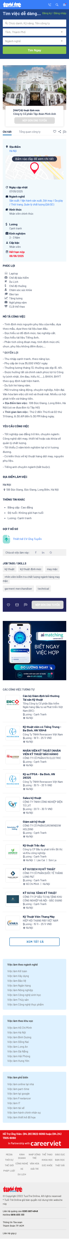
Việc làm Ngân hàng (19, 985)
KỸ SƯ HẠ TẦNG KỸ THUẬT (40, 892)
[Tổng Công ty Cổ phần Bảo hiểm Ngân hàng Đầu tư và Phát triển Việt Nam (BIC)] (13, 702)
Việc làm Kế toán (17, 971)
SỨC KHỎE (47, 1165)
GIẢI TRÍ (34, 1168)
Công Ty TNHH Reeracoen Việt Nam (43, 734)
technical (43, 588)
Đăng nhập (60, 13)
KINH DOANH (22, 1156)
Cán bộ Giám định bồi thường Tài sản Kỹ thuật (41, 697)
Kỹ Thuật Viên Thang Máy (39, 916)
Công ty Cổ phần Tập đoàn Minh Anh (34, 113)
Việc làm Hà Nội (16, 1032)
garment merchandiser (18, 588)
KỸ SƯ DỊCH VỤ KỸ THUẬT (39, 869)
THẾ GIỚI (9, 1165)
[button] (57, 4)
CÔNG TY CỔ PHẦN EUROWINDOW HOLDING (42, 827)
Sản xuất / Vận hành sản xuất (25, 200)
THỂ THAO (47, 1154)
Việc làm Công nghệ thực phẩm (25, 1004)
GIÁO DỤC (60, 1154)
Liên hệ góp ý (9, 1233)
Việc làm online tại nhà (20, 1084)
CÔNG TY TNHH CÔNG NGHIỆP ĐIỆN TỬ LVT (42, 803)
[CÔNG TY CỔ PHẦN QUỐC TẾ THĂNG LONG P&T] (13, 875)
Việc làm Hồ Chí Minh (19, 1027)
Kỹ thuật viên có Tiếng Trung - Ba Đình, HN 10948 (42, 728)
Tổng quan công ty (29, 131)
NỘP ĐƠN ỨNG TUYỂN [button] (34, 120)
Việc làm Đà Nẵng (17, 1051)
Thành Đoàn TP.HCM (13, 1225)
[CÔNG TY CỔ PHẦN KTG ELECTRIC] (13, 757)
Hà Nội (13, 150)
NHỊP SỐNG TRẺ (34, 1156)
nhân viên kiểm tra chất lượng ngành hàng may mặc (31, 578)
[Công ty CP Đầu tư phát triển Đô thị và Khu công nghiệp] (13, 852)
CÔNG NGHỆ (21, 1163)
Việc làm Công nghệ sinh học (24, 994)
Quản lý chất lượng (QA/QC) (39, 204)
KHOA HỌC (47, 1159)
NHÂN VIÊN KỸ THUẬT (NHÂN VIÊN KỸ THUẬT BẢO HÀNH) (42, 752)
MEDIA (9, 1154)
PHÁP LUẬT (9, 1170)
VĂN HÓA (34, 1163)
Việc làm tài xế (15, 1108)
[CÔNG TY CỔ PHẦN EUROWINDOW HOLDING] (13, 828)
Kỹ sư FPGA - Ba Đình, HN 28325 (39, 775)
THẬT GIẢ (60, 1165)
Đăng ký (47, 13)
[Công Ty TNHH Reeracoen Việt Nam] (13, 733)
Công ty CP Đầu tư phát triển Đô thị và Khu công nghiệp (42, 851)
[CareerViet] (45, 1143)
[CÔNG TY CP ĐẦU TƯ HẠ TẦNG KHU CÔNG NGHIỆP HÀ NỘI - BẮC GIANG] (13, 899)
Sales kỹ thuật (32, 798)
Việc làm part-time (18, 1089)
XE (21, 1168)
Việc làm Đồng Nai (18, 1041)
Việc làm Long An (17, 1046)
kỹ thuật (10, 569)
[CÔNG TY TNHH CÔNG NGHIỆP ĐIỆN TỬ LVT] (13, 804)
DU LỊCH (22, 1174)
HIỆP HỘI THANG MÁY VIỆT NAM (40, 920)
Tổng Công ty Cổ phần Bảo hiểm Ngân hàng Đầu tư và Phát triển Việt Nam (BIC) (43, 707)
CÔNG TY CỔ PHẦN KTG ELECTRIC (42, 758)
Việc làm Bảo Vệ (16, 980)
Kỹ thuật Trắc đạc (34, 845)
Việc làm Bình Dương (19, 1037)
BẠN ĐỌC (60, 1159)
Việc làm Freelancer (19, 1098)
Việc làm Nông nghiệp (20, 990)
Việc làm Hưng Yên (18, 1060)
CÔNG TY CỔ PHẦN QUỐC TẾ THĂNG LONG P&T (43, 874)
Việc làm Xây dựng (18, 976)
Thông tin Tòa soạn (12, 1222)
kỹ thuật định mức (30, 569)
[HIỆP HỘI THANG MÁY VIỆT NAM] (13, 923)
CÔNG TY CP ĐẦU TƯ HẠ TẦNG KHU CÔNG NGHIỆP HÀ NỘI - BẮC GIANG (42, 898)
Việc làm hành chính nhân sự (24, 1112)
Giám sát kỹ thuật (34, 821)
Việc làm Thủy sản (18, 999)
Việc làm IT (13, 1103)
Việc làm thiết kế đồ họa (21, 1117)
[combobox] (34, 23)
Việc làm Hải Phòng (18, 1056)
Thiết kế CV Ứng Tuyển (27, 538)
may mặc (52, 569)
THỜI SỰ (9, 1159)
